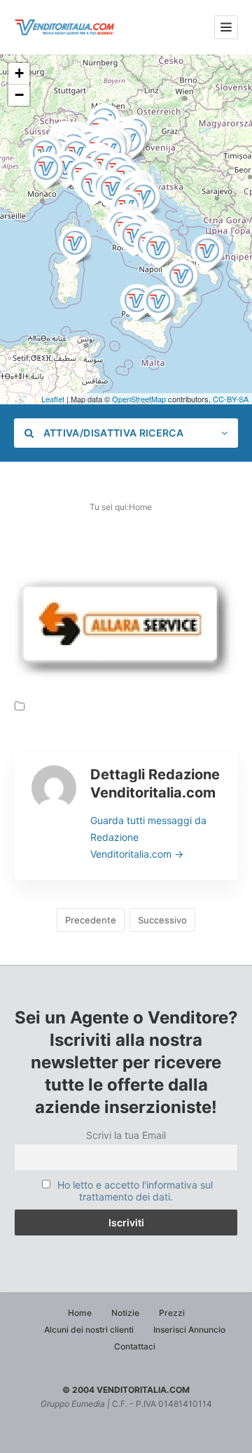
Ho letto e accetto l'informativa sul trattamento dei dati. (135, 1191)
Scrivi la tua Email (126, 1135)
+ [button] (19, 73)
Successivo (162, 920)
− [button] (19, 95)
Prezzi (172, 1312)
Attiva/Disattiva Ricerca (112, 433)
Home (140, 507)
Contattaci (134, 1346)
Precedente (90, 920)
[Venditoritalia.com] (66, 27)
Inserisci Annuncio (189, 1329)
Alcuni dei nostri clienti (89, 1329)
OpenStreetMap (139, 398)
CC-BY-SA (230, 398)
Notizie (125, 1312)
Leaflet (52, 398)
